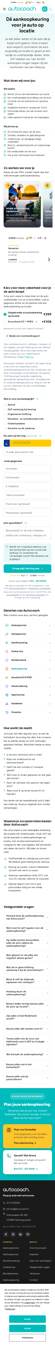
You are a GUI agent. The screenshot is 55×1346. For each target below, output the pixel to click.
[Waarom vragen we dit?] (37, 398)
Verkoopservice (10, 1254)
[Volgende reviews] (49, 259)
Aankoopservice (11, 1248)
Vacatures (35, 1273)
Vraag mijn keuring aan (25, 568)
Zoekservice (9, 1267)
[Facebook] (6, 1234)
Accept (27, 1319)
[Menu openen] (4, 9)
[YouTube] (28, 1234)
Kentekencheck (10, 1273)
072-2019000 (13, 1203)
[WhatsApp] (44, 9)
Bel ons (29, 357)
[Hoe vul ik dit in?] (40, 435)
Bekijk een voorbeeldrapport (24, 336)
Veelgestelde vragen (40, 1267)
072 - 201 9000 (37, 581)
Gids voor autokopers (40, 1261)
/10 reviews (33, 575)
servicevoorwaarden (35, 595)
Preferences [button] (10, 1309)
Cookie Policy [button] (29, 1303)
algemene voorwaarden (40, 588)
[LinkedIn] (20, 1234)
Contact (34, 1280)
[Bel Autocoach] (50, 9)
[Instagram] (13, 1234)
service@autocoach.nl (17, 1209)
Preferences (27, 1338)
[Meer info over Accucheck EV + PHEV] (36, 321)
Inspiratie (34, 1254)
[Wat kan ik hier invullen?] (25, 523)
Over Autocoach (38, 1248)
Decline (27, 1328)
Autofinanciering (11, 1261)
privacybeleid (13, 595)
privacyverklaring (17, 588)
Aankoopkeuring (11, 1280)
